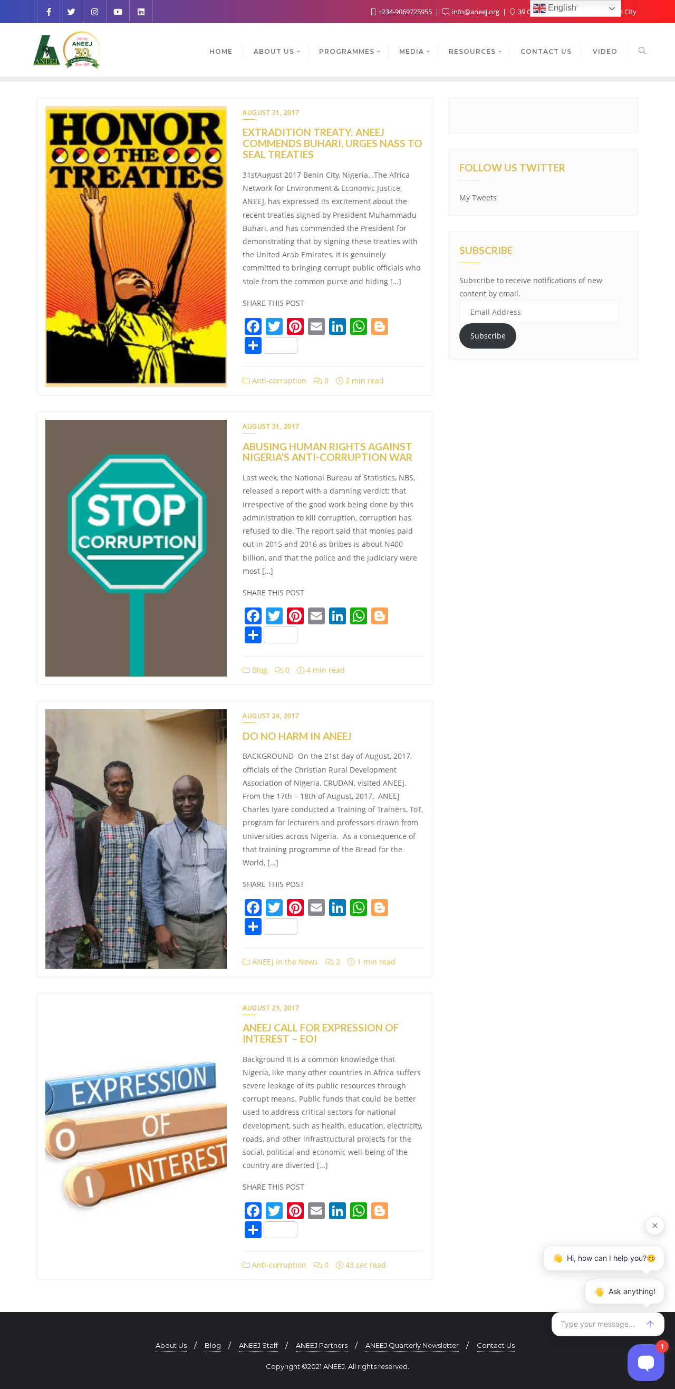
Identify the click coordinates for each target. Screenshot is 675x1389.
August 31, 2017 (271, 112)
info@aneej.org (475, 11)
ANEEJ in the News (284, 962)
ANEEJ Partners (322, 1345)
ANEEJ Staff (258, 1345)
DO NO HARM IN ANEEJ (297, 736)
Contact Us (496, 1345)
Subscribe (488, 336)
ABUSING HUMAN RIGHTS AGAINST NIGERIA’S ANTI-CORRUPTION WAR (327, 452)
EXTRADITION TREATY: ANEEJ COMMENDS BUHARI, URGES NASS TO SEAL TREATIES (332, 143)
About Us (171, 1345)
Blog (258, 670)
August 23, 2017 (271, 1008)
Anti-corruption (278, 380)
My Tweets (478, 197)
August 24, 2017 (271, 715)
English (561, 7)
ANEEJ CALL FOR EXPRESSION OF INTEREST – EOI (321, 1033)
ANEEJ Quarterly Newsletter (412, 1345)
